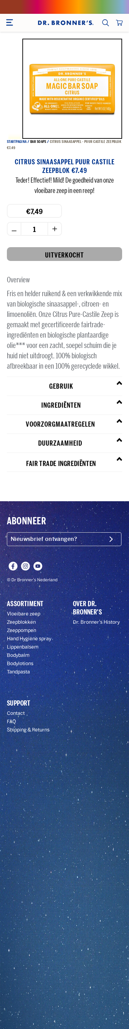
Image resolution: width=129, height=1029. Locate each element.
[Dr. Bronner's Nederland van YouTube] (38, 566)
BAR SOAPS (38, 141)
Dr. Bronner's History (96, 622)
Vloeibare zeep (23, 614)
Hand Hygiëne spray (29, 639)
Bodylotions (20, 664)
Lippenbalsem (23, 647)
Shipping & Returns (28, 730)
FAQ (11, 722)
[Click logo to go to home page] (65, 22)
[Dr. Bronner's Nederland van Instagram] (25, 566)
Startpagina (17, 141)
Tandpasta (18, 672)
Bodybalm (18, 655)
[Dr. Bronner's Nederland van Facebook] (13, 566)
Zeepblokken (21, 622)
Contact (16, 713)
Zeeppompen (21, 630)
